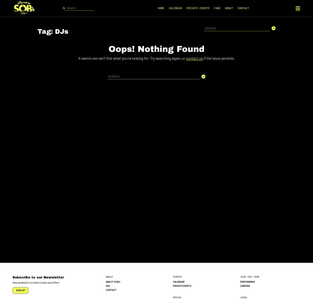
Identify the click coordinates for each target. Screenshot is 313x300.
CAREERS (245, 286)
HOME (161, 8)
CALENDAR (175, 8)
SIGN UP (20, 290)
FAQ (108, 286)
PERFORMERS (247, 282)
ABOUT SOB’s (113, 282)
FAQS (217, 8)
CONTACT (243, 8)
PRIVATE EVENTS (197, 8)
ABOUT (229, 8)
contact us (194, 58)
